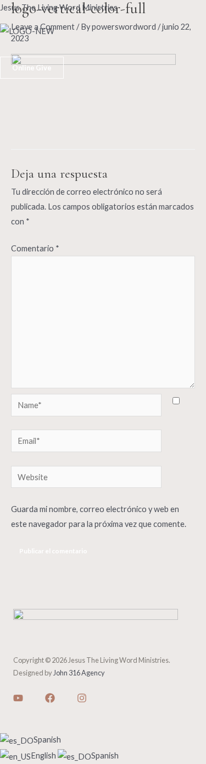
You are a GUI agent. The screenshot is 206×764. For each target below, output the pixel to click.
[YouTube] (18, 698)
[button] (103, 49)
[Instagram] (82, 698)
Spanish (47, 739)
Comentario (35, 248)
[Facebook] (50, 698)
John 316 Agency (79, 672)
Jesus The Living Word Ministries (59, 7)
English (44, 755)
